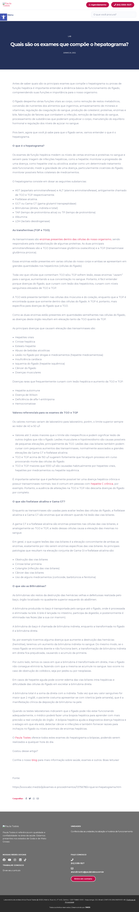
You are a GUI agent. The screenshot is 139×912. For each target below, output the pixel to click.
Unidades (76, 826)
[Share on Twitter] (30, 798)
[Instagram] (15, 860)
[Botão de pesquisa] (133, 15)
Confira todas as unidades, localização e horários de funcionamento (102, 831)
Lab (69, 36)
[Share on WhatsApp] (34, 798)
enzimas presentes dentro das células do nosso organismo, (76, 239)
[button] (3, 17)
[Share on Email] (38, 798)
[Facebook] (4, 860)
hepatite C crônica (102, 483)
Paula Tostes (23, 737)
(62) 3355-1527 (77, 863)
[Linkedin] (20, 860)
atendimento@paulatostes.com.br (87, 872)
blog (34, 760)
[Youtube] (9, 860)
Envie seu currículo (11, 870)
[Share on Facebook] (26, 798)
